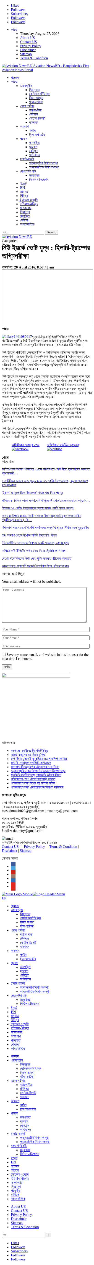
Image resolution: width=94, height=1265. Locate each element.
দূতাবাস (33, 147)
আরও (14, 29)
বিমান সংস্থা (36, 98)
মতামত (24, 192)
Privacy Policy (30, 46)
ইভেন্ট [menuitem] (14, 1008)
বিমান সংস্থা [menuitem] (27, 922)
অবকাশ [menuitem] (15, 951)
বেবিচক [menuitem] (15, 1044)
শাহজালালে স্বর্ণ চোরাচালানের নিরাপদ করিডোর (37, 787)
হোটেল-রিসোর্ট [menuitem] (28, 942)
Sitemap (26, 54)
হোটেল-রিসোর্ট (37, 118)
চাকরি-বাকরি (27, 159)
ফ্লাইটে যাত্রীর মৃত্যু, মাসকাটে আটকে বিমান (36, 775)
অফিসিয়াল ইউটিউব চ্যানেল (63, 445)
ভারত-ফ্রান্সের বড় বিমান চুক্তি (28, 755)
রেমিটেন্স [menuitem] (24, 975)
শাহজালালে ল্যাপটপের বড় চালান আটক (33, 783)
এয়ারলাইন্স (26, 86)
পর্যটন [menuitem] (23, 955)
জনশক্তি (34, 143)
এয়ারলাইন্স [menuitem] (17, 910)
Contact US (28, 42)
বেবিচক (24, 220)
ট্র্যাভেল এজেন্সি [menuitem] (20, 1024)
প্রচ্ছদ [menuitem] (15, 906)
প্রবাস (23, 139)
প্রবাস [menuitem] (14, 963)
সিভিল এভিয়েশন (38, 179)
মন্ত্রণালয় (34, 175)
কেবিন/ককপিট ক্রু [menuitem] (30, 918)
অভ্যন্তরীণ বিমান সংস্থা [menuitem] (34, 987)
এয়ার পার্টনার (27, 106)
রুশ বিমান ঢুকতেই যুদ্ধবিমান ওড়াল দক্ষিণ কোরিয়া (39, 759)
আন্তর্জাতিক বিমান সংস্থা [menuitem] (35, 991)
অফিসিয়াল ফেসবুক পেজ (25, 445)
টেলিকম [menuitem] (24, 938)
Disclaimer (28, 50)
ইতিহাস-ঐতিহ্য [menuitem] (20, 1028)
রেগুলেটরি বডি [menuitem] (19, 995)
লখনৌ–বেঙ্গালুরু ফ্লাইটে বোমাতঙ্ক (31, 763)
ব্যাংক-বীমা (35, 110)
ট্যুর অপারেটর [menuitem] (28, 959)
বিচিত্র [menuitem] (15, 1020)
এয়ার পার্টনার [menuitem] (18, 930)
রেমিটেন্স (33, 151)
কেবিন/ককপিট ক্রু (39, 94)
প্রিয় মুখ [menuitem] (16, 1036)
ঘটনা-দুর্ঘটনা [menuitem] (27, 926)
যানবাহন (33, 122)
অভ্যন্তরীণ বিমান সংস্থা (43, 163)
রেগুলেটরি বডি (28, 171)
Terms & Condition (34, 58)
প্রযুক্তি (25, 216)
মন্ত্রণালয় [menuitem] (25, 999)
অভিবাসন (34, 155)
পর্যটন (32, 130)
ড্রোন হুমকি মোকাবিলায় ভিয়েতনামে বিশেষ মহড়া (38, 771)
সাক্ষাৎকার (25, 208)
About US (27, 38)
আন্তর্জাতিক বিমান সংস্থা (44, 167)
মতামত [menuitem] (15, 1016)
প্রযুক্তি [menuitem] (16, 1040)
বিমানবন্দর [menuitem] (25, 914)
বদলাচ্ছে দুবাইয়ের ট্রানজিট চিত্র (29, 750)
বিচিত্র (24, 196)
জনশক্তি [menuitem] (25, 967)
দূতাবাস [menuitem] (24, 971)
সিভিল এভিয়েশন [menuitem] (29, 1004)
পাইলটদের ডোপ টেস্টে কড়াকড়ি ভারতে (33, 779)
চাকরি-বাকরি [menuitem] (18, 983)
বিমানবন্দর (34, 90)
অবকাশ (24, 126)
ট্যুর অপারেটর (37, 135)
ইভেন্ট (23, 183)
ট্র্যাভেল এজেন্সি (29, 200)
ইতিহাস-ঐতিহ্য (29, 204)
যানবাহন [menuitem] (24, 947)
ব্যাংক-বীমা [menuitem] (26, 934)
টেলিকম (33, 114)
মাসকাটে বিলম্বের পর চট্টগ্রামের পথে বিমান (35, 767)
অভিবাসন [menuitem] (25, 979)
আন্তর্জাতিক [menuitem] (18, 1048)
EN (22, 187)
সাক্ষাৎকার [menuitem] (16, 1032)
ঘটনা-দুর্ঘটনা (36, 102)
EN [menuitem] (13, 1012)
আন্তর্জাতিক (27, 224)
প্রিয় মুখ (25, 212)
